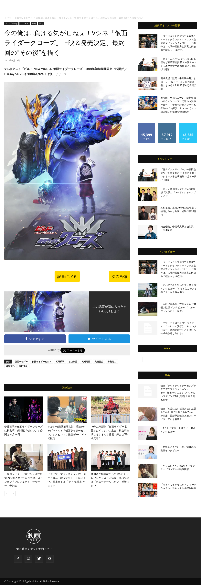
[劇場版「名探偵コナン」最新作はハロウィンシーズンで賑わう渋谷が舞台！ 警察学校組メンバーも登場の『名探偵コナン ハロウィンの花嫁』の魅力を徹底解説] (147, 103)
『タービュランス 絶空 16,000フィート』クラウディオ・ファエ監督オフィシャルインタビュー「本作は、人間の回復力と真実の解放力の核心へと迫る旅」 (178, 43)
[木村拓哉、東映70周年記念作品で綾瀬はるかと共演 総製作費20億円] (147, 213)
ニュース (24, 23)
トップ (7, 17)
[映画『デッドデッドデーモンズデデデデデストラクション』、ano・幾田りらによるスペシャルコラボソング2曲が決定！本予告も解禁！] (147, 391)
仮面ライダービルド (41, 361)
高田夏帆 (23, 366)
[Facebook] (18, 559)
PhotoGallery (22, 17)
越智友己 (10, 366)
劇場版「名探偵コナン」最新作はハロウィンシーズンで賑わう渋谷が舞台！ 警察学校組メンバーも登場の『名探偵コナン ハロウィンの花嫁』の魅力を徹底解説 (178, 104)
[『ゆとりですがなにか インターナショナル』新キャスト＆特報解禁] (147, 490)
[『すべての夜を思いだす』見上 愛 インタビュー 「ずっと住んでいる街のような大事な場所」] (147, 290)
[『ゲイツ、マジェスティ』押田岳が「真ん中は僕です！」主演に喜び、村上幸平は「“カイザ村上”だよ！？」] (67, 457)
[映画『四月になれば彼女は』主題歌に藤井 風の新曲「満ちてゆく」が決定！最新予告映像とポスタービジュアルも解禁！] (147, 414)
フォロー (167, 124)
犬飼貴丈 (99, 361)
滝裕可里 (86, 361)
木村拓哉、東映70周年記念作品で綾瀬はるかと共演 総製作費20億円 (178, 211)
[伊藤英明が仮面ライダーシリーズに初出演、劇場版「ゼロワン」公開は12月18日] (23, 409)
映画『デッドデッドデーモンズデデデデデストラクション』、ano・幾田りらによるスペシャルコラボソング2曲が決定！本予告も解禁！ (178, 392)
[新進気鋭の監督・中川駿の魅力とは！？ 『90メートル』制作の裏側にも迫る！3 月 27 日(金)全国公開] (147, 83)
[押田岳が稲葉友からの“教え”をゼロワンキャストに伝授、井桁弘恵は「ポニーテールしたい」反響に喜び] (110, 457)
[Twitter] (39, 559)
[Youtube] (50, 559)
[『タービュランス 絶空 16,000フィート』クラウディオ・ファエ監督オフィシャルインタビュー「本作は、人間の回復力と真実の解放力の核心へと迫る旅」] (147, 41)
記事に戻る (67, 276)
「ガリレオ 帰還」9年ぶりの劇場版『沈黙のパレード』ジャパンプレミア (178, 192)
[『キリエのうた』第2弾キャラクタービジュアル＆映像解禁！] (147, 471)
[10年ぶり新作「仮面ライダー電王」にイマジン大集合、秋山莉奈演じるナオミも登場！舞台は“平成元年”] (110, 409)
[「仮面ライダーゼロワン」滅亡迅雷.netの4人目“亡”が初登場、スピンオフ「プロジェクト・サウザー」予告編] (23, 457)
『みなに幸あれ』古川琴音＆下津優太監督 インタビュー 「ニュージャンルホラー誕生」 (178, 307)
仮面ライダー (21, 361)
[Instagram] (28, 559)
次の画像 (119, 276)
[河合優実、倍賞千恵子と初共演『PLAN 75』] (147, 232)
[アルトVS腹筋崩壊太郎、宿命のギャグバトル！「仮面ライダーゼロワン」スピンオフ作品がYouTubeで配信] (67, 409)
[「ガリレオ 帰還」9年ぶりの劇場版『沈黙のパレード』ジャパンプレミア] (147, 194)
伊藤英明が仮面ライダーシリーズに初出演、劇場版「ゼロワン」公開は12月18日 (23, 430)
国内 (41, 23)
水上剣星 (73, 361)
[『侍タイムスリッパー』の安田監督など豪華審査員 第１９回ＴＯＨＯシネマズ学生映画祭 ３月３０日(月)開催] (147, 64)
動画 (34, 23)
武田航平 (60, 361)
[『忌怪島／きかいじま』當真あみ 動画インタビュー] (147, 452)
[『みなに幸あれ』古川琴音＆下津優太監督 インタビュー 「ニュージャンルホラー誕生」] (147, 309)
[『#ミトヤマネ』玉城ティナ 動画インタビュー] (147, 433)
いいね (146, 124)
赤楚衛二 (112, 361)
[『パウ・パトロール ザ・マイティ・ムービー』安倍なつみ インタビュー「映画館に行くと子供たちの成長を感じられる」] (147, 328)
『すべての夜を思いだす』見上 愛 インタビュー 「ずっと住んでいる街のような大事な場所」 (178, 289)
